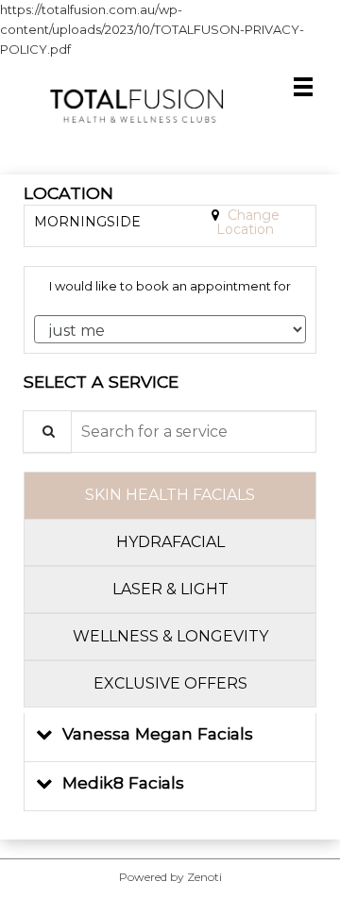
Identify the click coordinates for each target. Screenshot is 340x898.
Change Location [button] (248, 222)
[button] (170, 737)
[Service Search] (47, 431)
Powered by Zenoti (170, 877)
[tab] (170, 495)
